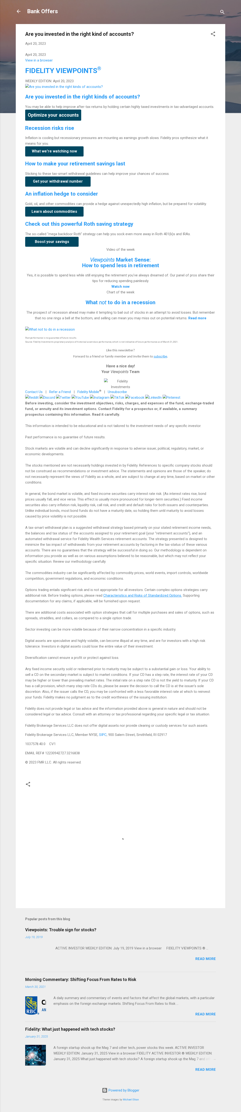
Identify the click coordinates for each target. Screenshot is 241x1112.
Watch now (120, 286)
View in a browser (39, 60)
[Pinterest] (171, 397)
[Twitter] (63, 397)
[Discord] (47, 397)
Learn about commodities (54, 211)
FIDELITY (63, 70)
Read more (205, 959)
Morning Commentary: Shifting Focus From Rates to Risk (80, 979)
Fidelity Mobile (88, 392)
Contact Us (34, 392)
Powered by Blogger (123, 1090)
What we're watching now (54, 151)
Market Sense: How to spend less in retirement (120, 262)
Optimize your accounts (53, 115)
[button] (213, 34)
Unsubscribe (117, 392)
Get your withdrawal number (58, 181)
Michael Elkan (131, 1099)
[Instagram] (99, 397)
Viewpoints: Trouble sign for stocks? (60, 929)
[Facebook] (134, 397)
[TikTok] (117, 397)
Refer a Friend (60, 392)
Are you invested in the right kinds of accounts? (82, 97)
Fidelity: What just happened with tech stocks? (70, 1029)
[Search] (222, 13)
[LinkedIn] (153, 397)
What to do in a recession (120, 302)
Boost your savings (52, 241)
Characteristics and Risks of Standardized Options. (142, 595)
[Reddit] (32, 397)
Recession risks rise (49, 128)
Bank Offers (42, 11)
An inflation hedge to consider (61, 194)
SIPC (103, 735)
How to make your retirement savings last (75, 163)
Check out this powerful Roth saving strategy (79, 224)
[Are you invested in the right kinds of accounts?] (64, 87)
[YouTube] (80, 397)
